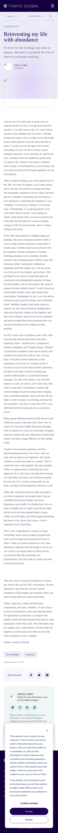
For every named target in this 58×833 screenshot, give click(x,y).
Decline (29, 819)
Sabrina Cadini (20, 65)
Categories (10, 16)
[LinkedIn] (47, 675)
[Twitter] (39, 675)
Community (11, 26)
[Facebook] (31, 675)
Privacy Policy (39, 774)
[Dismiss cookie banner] (47, 730)
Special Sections (34, 16)
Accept (29, 811)
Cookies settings (29, 803)
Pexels (26, 642)
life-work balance (12, 655)
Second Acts (30, 655)
